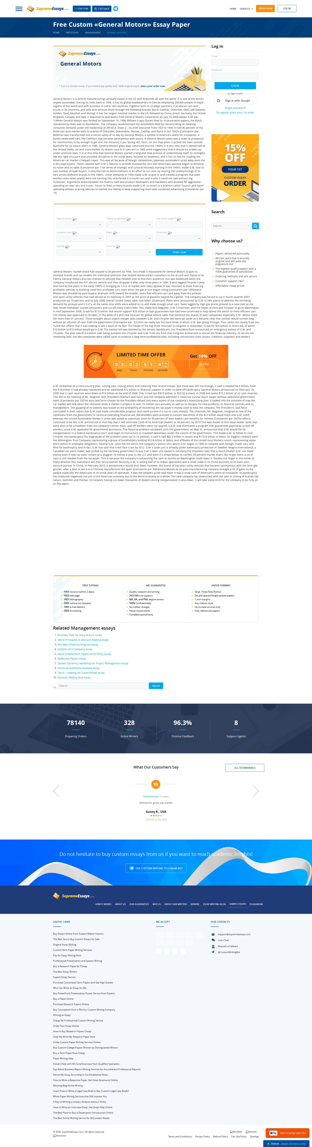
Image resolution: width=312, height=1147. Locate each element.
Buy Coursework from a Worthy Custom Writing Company (84, 1009)
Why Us (157, 904)
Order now (265, 8)
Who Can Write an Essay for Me (69, 988)
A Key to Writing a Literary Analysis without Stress (79, 1101)
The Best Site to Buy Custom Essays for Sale (76, 939)
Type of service (64, 218)
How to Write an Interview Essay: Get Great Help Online (82, 1107)
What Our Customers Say (156, 767)
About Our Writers (175, 904)
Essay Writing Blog (214, 904)
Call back (103, 8)
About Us (120, 904)
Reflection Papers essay (72, 658)
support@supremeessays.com (234, 934)
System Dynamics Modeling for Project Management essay (93, 663)
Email (214, 56)
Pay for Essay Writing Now (67, 955)
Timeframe (161, 232)
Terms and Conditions (180, 1136)
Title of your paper (166, 218)
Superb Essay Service (64, 977)
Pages (109, 232)
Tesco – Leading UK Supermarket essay (81, 672)
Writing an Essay (62, 1015)
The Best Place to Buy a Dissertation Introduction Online (83, 1112)
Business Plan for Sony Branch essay (80, 635)
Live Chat (223, 940)
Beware (195, 904)
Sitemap (254, 1136)
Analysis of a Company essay (75, 649)
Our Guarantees (139, 904)
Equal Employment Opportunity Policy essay (84, 654)
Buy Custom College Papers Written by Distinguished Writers (85, 1047)
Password (216, 70)
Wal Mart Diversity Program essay (78, 644)
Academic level (64, 232)
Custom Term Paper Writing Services (72, 950)
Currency (110, 246)
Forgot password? (235, 108)
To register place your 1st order (235, 112)
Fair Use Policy (239, 1136)
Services (245, 8)
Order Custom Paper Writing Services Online (76, 1042)
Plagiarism (256, 904)
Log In (235, 85)
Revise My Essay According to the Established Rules (80, 1074)
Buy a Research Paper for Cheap (70, 966)
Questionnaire (151, 796)
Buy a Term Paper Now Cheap (69, 1053)
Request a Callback (228, 946)
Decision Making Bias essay (74, 677)
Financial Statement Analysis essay (79, 668)
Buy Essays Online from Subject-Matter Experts (78, 933)
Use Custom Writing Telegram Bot (159, 868)
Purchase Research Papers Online (71, 1004)
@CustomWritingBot (229, 952)
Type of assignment (116, 218)
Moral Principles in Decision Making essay (83, 639)
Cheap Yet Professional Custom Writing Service (78, 1020)
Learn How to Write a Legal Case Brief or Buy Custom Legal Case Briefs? (91, 1091)
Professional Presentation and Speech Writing (77, 960)
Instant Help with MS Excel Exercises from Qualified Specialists (86, 1063)
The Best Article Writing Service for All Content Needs (81, 1118)
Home (233, 8)
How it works (103, 904)
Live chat (82, 8)
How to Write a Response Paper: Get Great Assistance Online (85, 1080)
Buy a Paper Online (63, 998)
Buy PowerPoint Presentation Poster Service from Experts (84, 993)
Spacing (60, 246)
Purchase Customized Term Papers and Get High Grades (83, 982)
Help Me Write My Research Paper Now (74, 1036)
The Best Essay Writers (65, 971)
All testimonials (244, 767)
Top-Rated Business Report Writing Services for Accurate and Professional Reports (96, 1069)
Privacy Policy (202, 1136)
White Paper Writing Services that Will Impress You (80, 1096)
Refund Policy (220, 1136)
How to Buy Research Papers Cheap (72, 1031)
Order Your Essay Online (66, 1026)
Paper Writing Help (63, 1058)
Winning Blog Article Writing (68, 1085)
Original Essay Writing (64, 944)
